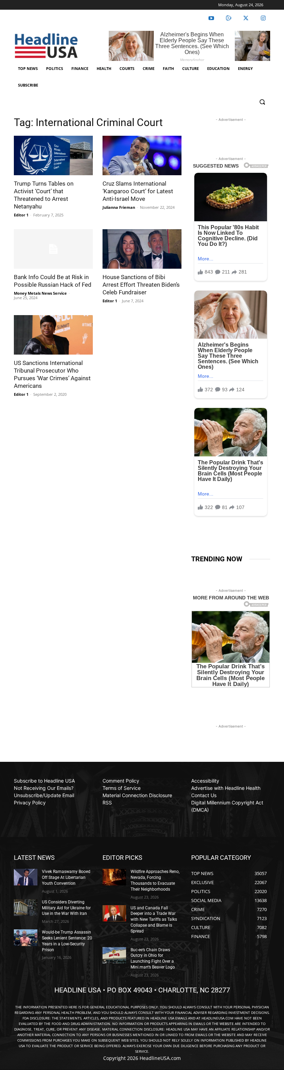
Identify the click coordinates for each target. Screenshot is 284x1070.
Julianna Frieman (119, 207)
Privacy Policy (30, 802)
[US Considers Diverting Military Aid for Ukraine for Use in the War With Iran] (25, 907)
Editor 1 (21, 214)
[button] (262, 102)
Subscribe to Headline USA (44, 781)
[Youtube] (211, 18)
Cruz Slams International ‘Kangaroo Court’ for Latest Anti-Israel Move (138, 191)
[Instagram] (263, 18)
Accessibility (205, 781)
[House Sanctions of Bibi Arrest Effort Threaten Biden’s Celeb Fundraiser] (142, 249)
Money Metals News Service (40, 293)
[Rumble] (229, 18)
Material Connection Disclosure (137, 795)
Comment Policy (121, 781)
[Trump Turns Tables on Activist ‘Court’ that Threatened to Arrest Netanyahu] (53, 155)
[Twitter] (246, 18)
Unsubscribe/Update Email (44, 795)
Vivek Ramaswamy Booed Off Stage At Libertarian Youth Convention (66, 877)
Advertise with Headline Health (225, 788)
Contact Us (203, 795)
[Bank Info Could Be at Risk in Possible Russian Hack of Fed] (53, 249)
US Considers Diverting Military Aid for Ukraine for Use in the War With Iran (66, 908)
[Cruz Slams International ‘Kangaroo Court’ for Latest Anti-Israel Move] (142, 155)
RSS (107, 802)
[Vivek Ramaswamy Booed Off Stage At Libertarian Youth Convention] (25, 877)
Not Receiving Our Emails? (43, 788)
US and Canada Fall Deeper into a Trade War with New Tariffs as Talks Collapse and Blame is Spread (154, 920)
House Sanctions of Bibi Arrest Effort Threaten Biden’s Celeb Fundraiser (141, 285)
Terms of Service (122, 788)
